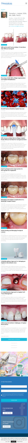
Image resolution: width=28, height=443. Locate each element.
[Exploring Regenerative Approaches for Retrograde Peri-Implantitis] (14, 159)
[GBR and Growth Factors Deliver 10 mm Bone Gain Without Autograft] (14, 37)
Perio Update (4, 44)
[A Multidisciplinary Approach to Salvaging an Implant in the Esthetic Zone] (14, 251)
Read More (19, 441)
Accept (13, 441)
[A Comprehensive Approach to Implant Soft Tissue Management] (14, 282)
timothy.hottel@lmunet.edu (17, 26)
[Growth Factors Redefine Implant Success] (14, 99)
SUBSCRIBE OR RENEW (14, 339)
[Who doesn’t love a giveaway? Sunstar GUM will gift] (14, 365)
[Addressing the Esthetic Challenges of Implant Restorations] (14, 313)
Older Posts (5, 336)
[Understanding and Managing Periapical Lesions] (14, 220)
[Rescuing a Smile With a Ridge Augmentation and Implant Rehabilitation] (14, 68)
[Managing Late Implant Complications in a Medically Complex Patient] (14, 190)
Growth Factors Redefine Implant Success (12, 109)
